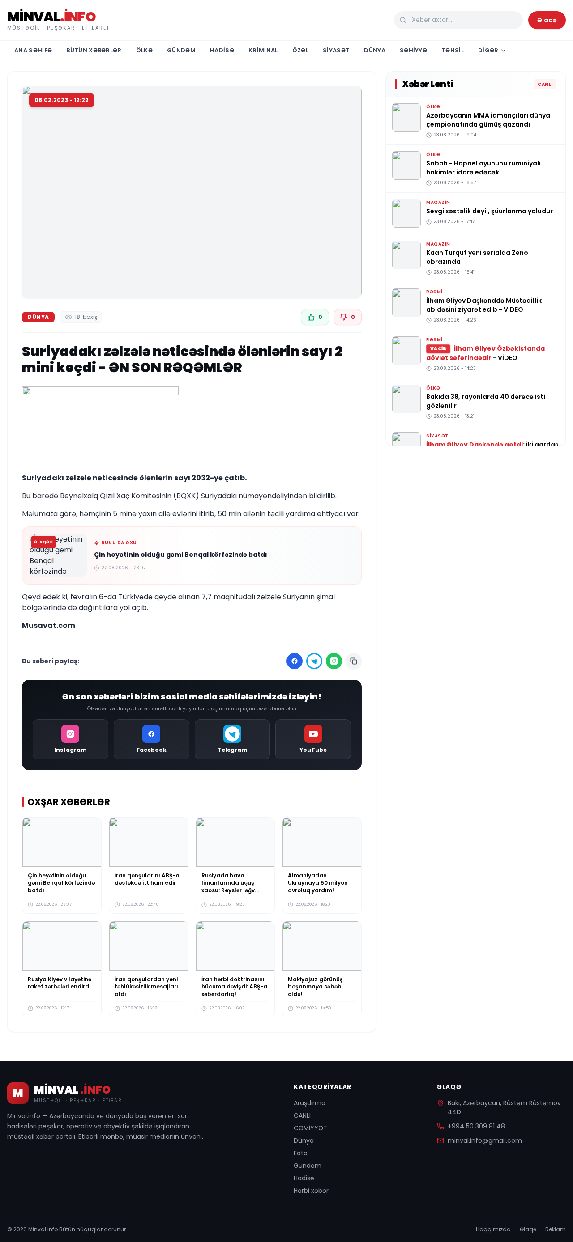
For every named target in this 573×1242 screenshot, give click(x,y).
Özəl (300, 50)
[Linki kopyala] (354, 661)
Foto (301, 1153)
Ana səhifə (33, 50)
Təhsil (452, 50)
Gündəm (181, 50)
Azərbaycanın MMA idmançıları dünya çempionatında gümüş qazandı (488, 120)
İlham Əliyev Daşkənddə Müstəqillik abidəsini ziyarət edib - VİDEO (484, 305)
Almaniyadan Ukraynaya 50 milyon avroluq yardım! (318, 883)
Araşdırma (309, 1102)
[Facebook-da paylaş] (294, 661)
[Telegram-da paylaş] (314, 661)
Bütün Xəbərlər (94, 50)
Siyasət (336, 50)
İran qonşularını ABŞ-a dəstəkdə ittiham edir (147, 879)
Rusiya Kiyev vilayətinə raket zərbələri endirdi (59, 983)
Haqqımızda (493, 1229)
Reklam (555, 1229)
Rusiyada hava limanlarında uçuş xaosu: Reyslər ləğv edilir (228, 887)
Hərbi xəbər (311, 1190)
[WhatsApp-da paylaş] (334, 661)
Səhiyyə (413, 50)
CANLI (302, 1115)
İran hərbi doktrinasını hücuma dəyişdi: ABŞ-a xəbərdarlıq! (234, 986)
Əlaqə (547, 20)
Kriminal (263, 50)
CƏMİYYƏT (310, 1127)
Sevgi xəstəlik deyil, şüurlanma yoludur (489, 211)
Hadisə (222, 50)
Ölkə (144, 50)
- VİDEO (485, 353)
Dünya (374, 50)
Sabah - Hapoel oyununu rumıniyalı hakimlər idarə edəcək (483, 168)
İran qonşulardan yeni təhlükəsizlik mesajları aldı (146, 986)
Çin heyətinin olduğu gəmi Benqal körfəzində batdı (180, 554)
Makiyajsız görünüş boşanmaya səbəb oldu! (315, 986)
